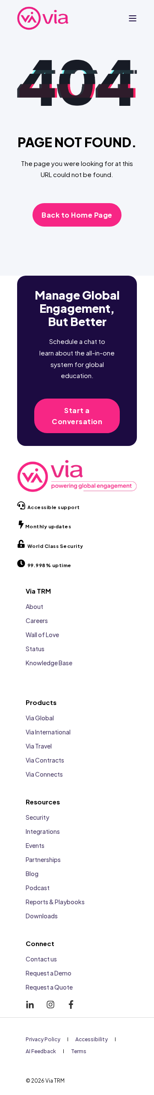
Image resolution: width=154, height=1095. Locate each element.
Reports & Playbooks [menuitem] (55, 902)
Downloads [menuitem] (42, 916)
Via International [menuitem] (48, 732)
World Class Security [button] (55, 546)
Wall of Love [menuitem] (42, 634)
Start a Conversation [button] (77, 416)
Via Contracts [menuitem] (45, 760)
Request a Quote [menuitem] (49, 987)
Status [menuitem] (35, 648)
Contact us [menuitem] (41, 959)
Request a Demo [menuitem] (48, 973)
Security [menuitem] (37, 817)
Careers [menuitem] (37, 620)
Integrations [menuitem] (43, 831)
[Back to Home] (42, 18)
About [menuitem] (34, 606)
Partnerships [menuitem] (43, 859)
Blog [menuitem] (32, 873)
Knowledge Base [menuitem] (49, 663)
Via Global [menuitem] (40, 718)
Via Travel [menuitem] (39, 746)
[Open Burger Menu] (132, 18)
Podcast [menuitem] (38, 887)
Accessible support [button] (53, 507)
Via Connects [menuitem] (44, 774)
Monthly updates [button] (48, 526)
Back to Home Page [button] (77, 214)
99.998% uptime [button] (49, 565)
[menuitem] (43, 1039)
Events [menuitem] (35, 845)
